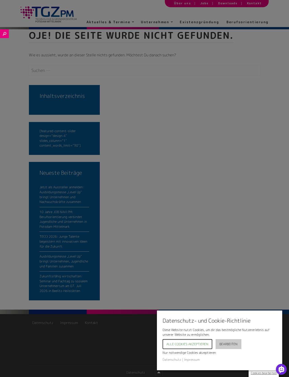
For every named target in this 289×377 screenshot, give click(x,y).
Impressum (192, 359)
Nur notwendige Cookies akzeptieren (189, 352)
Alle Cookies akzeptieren (187, 344)
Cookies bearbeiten (264, 373)
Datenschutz (172, 359)
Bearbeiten (228, 344)
